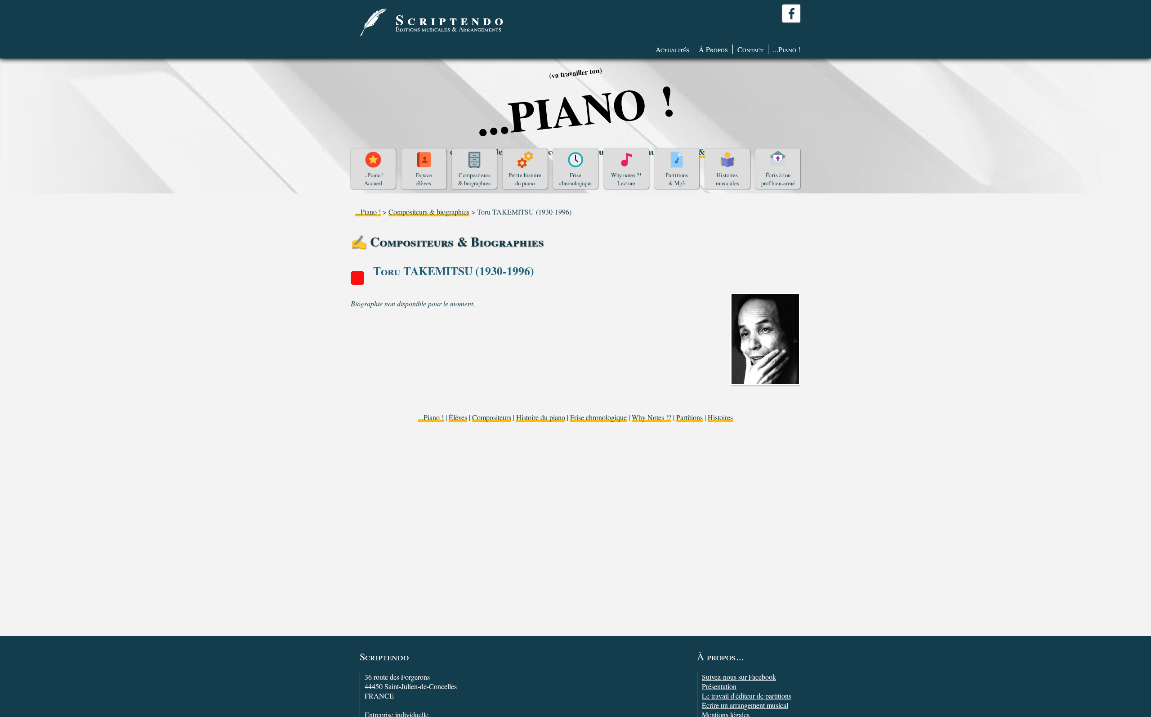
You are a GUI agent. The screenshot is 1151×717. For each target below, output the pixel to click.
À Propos (713, 49)
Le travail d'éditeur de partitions (746, 695)
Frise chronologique (598, 417)
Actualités (672, 49)
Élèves (458, 417)
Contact (750, 49)
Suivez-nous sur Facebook (739, 676)
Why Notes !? (651, 417)
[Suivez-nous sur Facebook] (791, 13)
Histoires (720, 417)
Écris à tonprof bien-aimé (778, 179)
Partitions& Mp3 (676, 179)
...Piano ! (786, 49)
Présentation (719, 686)
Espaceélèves (423, 179)
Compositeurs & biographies (428, 211)
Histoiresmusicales (727, 179)
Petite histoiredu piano (525, 179)
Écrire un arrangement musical (745, 705)
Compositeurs (491, 417)
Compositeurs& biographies (474, 179)
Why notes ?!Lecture (626, 179)
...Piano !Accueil (373, 179)
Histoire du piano (540, 417)
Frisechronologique (575, 179)
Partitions (689, 417)
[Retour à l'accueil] (373, 22)
